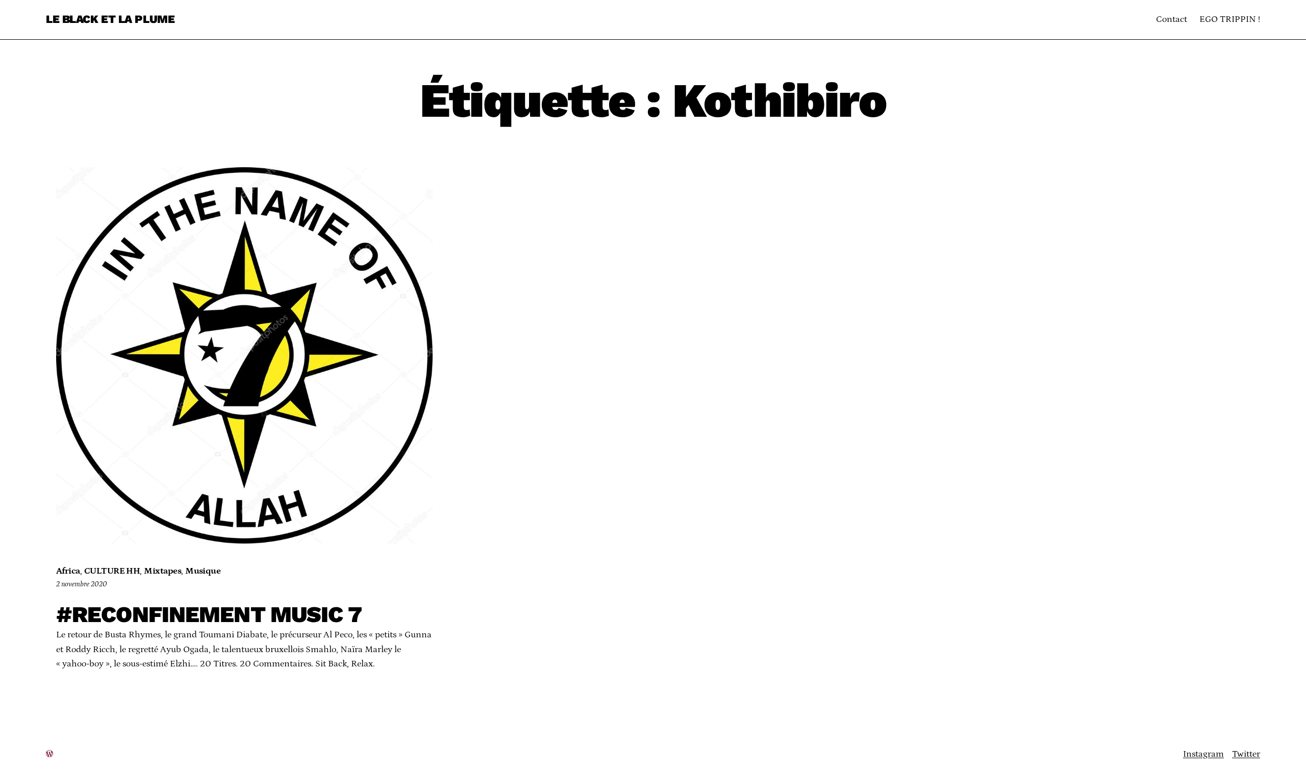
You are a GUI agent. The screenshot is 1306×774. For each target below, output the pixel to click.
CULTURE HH (112, 571)
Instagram (1203, 754)
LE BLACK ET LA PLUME (110, 19)
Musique (202, 571)
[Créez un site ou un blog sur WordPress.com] (49, 754)
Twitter (1246, 754)
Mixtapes (162, 571)
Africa (68, 571)
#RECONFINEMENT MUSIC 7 (209, 615)
